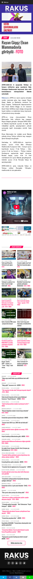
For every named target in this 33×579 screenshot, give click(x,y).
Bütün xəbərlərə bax (16, 543)
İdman (5, 38)
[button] (3, 577)
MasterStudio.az (19, 573)
